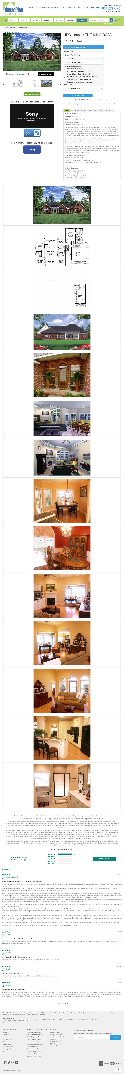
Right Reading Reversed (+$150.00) (79, 71)
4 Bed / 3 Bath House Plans (35, 1032)
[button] (7, 32)
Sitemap (19, 1070)
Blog (4, 1051)
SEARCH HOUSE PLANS (48, 7)
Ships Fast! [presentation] (108, 110)
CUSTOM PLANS (92, 7)
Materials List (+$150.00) (75, 69)
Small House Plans (32, 1046)
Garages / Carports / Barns (34, 1051)
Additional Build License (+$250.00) (79, 79)
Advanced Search (108, 23)
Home (7, 28)
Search (82, 20)
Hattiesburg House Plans (34, 1056)
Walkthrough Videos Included (35, 1044)
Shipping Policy (7, 1039)
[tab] (66, 110)
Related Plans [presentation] (75, 110)
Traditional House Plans (33, 1042)
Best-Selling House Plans (34, 1037)
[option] (18, 84)
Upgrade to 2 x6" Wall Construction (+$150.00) (82, 77)
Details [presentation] (67, 110)
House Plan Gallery (11, 1070)
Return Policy (7, 1044)
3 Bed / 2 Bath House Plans (35, 1034)
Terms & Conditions (8, 1046)
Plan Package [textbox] (69, 51)
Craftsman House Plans (33, 1049)
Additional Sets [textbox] (69, 85)
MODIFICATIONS (75, 7)
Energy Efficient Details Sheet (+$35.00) (80, 74)
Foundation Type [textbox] (70, 59)
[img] (6, 874)
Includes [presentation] (83, 110)
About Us (6, 1034)
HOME (30, 7)
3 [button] (62, 1003)
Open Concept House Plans (34, 1039)
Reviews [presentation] (100, 110)
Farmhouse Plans (32, 1054)
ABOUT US (94, 1019)
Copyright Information (9, 1049)
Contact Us (6, 1037)
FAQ (63, 7)
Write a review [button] (104, 858)
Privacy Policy (7, 1042)
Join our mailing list (84, 1030)
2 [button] (59, 1003)
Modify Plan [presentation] (92, 110)
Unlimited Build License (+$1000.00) (79, 82)
